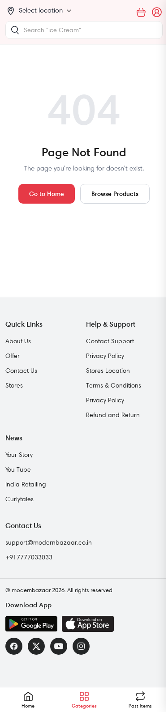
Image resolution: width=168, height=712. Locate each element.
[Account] (157, 12)
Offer (12, 356)
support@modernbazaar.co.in (48, 542)
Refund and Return (113, 415)
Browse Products (114, 193)
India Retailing (25, 484)
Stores (14, 385)
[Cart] (141, 12)
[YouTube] (58, 646)
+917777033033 (28, 557)
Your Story (19, 455)
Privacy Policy (105, 356)
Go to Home (46, 193)
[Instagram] (81, 646)
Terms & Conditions (113, 385)
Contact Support (110, 341)
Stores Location (108, 371)
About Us (18, 341)
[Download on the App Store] (88, 623)
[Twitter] (36, 646)
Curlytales (19, 499)
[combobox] (84, 29)
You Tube (18, 469)
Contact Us (21, 371)
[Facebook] (13, 646)
